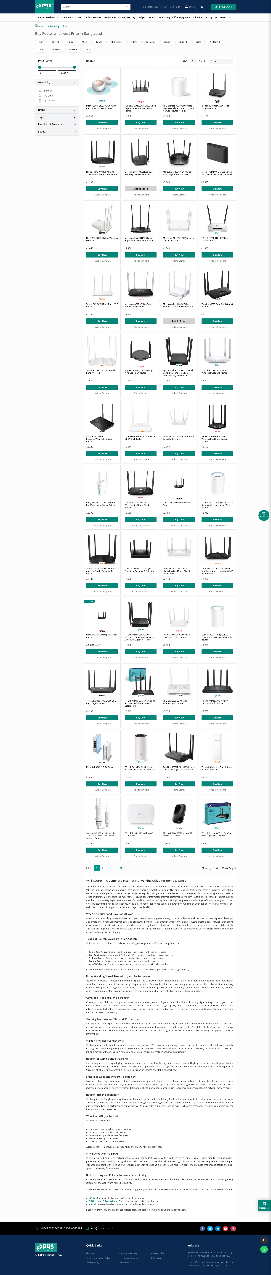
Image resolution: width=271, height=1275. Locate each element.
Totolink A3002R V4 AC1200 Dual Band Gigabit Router (101, 702)
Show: (184, 61)
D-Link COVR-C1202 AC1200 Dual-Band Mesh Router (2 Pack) (101, 107)
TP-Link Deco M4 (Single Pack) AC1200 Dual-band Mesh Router (140, 768)
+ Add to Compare (102, 128)
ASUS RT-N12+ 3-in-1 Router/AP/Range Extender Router (99, 439)
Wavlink (56, 49)
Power (78, 17)
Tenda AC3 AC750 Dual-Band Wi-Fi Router (102, 305)
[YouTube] (225, 1229)
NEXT (123, 867)
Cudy (40, 41)
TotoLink (150, 41)
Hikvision (73, 49)
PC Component (65, 17)
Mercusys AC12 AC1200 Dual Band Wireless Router (138, 305)
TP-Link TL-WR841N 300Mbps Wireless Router (215, 239)
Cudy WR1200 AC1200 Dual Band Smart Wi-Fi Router (178, 437)
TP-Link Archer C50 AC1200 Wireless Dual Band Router (214, 371)
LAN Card (93, 1198)
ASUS (84, 41)
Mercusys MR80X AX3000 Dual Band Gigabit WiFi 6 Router (177, 173)
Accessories (110, 17)
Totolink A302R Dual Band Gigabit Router (217, 305)
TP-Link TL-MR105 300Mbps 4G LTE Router (139, 834)
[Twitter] (210, 1229)
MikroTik (183, 41)
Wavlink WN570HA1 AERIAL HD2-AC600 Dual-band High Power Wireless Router (101, 836)
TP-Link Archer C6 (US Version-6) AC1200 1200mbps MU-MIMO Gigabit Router (140, 703)
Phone (121, 17)
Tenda (99, 41)
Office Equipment (181, 17)
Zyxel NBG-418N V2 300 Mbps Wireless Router (215, 107)
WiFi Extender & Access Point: (103, 1201)
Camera (152, 17)
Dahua (166, 41)
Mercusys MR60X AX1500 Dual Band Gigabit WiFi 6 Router (139, 173)
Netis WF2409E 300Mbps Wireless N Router (102, 239)
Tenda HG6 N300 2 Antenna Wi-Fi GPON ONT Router (140, 437)
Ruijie (70, 41)
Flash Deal (264, 515)
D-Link (134, 41)
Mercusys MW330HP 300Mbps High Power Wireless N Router (139, 239)
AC (230, 17)
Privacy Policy (157, 1253)
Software (197, 17)
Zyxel (88, 49)
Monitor (97, 17)
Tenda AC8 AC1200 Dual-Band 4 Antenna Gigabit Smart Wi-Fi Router (101, 571)
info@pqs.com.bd (102, 1228)
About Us (90, 1253)
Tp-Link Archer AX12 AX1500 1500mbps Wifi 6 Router (215, 702)
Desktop (50, 17)
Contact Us (124, 1262)
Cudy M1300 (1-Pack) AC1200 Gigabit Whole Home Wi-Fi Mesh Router (217, 637)
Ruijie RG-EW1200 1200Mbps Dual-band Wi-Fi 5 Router (176, 636)
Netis (41, 49)
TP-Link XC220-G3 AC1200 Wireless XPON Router (175, 702)
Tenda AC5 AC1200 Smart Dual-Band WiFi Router (100, 371)
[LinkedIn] (218, 1229)
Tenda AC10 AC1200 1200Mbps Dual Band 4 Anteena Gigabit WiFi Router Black (217, 571)
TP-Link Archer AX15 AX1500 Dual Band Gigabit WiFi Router (217, 834)
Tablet (87, 17)
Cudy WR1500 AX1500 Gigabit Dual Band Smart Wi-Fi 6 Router (139, 569)
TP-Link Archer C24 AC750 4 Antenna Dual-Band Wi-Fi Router (178, 305)
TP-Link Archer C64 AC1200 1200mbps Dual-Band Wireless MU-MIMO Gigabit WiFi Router (139, 637)
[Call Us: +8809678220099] (264, 1240)
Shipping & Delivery (128, 1253)
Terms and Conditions (129, 1258)
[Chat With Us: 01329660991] (264, 1249)
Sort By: (203, 61)
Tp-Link (55, 41)
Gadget (141, 17)
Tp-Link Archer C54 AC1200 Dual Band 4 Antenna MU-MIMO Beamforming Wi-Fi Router (178, 373)
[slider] (57, 67)
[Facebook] (202, 1229)
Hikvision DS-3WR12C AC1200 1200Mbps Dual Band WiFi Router (101, 173)
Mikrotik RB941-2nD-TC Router (100, 767)
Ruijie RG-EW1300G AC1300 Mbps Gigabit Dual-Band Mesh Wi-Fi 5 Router (140, 108)
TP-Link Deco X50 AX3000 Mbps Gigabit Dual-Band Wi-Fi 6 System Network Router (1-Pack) (178, 108)
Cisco (198, 41)
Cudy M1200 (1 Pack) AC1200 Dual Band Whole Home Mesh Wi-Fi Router (217, 505)
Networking (164, 17)
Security (208, 17)
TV (216, 17)
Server (223, 17)
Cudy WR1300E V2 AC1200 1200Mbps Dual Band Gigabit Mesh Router (176, 571)
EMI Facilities (157, 1258)
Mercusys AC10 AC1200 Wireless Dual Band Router (178, 239)
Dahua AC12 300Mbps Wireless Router (178, 503)
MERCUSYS (116, 41)
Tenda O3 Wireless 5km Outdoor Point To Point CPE (217, 768)
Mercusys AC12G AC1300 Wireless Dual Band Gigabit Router (138, 505)
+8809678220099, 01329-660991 (61, 1228)
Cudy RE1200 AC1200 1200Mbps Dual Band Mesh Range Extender (102, 503)
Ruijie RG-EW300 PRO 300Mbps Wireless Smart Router (139, 371)
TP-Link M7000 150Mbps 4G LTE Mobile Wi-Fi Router (177, 834)
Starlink (93, 1204)
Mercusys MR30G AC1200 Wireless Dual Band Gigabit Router (214, 439)
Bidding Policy (92, 1262)
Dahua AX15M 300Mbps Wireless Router (101, 636)
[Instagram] (233, 1229)
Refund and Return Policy (98, 1258)
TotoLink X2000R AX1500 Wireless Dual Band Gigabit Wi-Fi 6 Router (179, 768)
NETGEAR (215, 41)
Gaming (131, 17)
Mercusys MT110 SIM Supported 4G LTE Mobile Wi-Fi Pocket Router (217, 173)
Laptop (40, 17)
